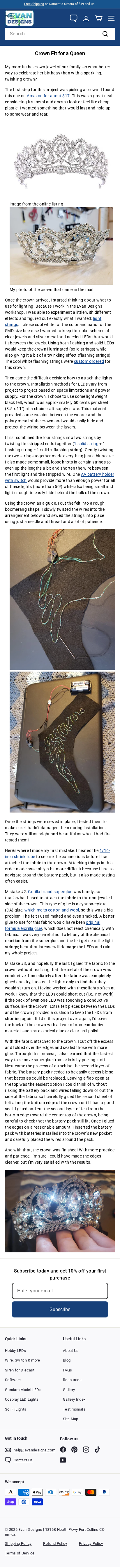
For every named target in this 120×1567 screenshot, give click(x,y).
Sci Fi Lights (16, 1409)
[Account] (86, 18)
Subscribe (60, 1309)
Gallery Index (74, 1399)
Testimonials (74, 1409)
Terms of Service (20, 1553)
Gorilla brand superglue (50, 891)
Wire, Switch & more (22, 1360)
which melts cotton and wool (51, 910)
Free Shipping (34, 4)
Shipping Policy (18, 1543)
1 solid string (86, 443)
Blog (66, 1360)
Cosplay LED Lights (21, 1399)
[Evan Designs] (19, 18)
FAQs (67, 1370)
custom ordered (89, 361)
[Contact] (73, 18)
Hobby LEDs (15, 1350)
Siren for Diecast (19, 1370)
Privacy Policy (91, 1543)
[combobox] (60, 34)
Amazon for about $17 (48, 95)
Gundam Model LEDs (23, 1390)
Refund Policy (55, 1543)
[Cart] (98, 18)
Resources (72, 1380)
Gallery (69, 1390)
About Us (71, 1350)
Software (13, 1380)
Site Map (70, 1419)
